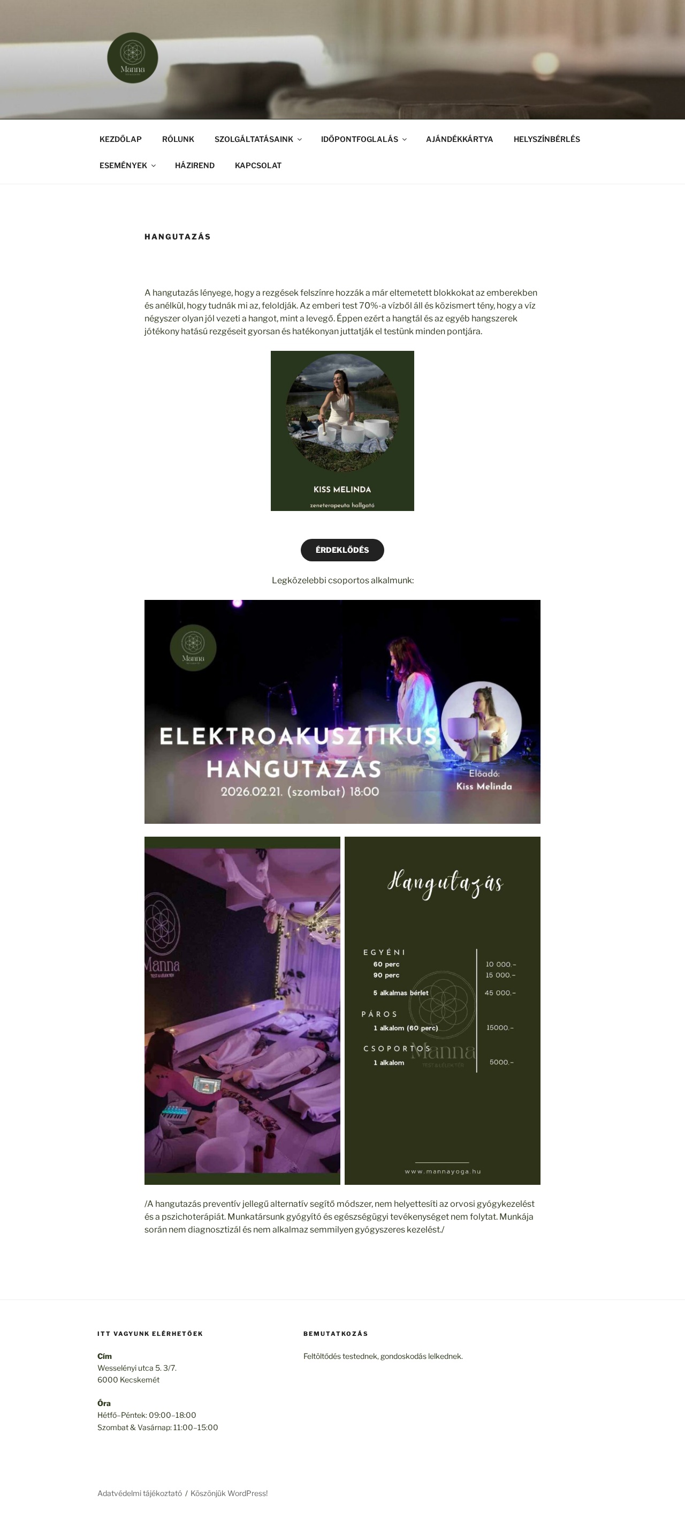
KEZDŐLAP (121, 139)
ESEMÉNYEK (123, 165)
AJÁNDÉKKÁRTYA (459, 139)
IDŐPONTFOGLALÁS (359, 139)
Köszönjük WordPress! (229, 1493)
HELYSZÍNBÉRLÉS (547, 139)
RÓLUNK (178, 139)
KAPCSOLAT (258, 165)
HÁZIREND (195, 165)
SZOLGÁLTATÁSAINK (254, 139)
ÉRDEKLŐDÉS (342, 549)
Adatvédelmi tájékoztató (139, 1493)
